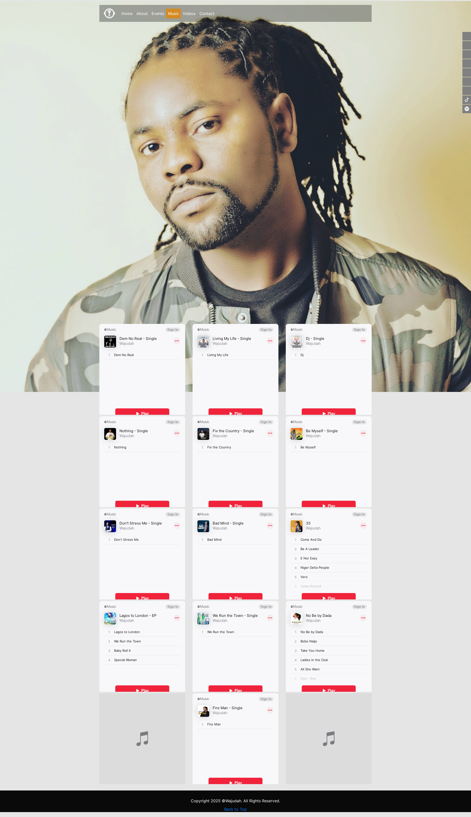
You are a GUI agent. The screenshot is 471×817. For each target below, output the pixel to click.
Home (126, 13)
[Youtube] (466, 90)
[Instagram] (466, 54)
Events (158, 13)
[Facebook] (466, 36)
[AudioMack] (466, 72)
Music (174, 13)
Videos (189, 13)
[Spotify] (466, 109)
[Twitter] (466, 45)
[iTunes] (466, 81)
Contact (206, 13)
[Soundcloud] (466, 63)
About (142, 13)
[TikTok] (466, 100)
